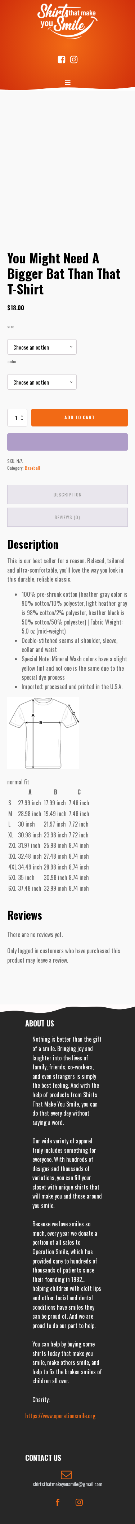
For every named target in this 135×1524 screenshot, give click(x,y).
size (11, 326)
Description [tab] (68, 494)
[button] (67, 1478)
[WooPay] (67, 442)
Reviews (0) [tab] (67, 517)
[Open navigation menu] (67, 83)
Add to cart (79, 417)
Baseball (32, 468)
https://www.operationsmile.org (60, 1415)
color (12, 361)
